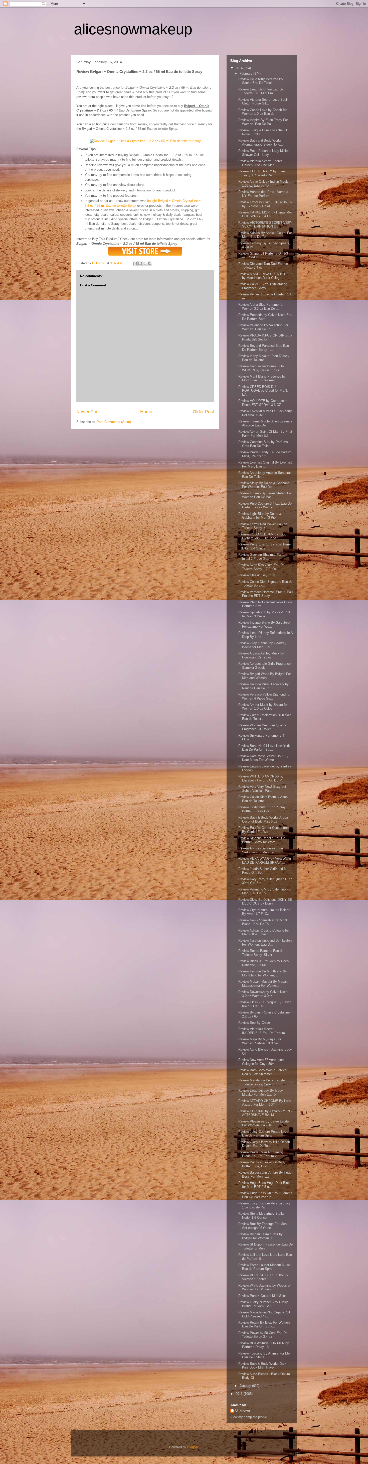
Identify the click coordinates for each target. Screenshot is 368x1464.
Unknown (242, 1410)
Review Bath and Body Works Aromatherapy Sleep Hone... (260, 142)
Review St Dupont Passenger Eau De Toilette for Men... (265, 1246)
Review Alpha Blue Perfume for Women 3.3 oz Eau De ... (260, 306)
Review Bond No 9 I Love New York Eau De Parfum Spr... (264, 748)
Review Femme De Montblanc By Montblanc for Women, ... (262, 973)
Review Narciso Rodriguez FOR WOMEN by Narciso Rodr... (261, 368)
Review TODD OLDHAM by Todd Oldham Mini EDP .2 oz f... (262, 536)
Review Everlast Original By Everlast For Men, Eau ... (265, 464)
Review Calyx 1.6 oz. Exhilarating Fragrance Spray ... (262, 286)
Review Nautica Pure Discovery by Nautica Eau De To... (263, 686)
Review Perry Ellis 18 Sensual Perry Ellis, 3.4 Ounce (264, 546)
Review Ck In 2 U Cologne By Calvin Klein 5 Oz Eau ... (264, 1004)
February (246, 73)
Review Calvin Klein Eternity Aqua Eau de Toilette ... (263, 799)
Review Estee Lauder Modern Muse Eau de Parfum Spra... (264, 1267)
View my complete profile (248, 1417)
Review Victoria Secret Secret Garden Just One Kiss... (260, 163)
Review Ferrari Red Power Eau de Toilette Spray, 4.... (262, 526)
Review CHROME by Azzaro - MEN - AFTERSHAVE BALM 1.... (265, 1113)
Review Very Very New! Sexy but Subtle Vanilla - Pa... (262, 789)
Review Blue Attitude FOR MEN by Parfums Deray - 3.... (263, 1345)
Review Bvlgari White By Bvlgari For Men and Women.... (264, 676)
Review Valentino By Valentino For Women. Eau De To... (263, 327)
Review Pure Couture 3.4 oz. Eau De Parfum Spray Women (265, 505)
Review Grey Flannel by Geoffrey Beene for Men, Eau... (262, 645)
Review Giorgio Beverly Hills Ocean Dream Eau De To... (264, 1144)
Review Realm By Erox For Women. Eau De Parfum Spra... (264, 1324)
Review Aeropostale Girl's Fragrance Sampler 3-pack (264, 665)
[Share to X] (144, 263)
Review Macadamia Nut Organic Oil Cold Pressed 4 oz (264, 1314)
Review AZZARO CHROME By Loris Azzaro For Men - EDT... (264, 1103)
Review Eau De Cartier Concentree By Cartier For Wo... (263, 830)
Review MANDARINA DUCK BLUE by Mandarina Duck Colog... (263, 276)
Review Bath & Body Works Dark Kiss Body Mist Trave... (262, 1366)
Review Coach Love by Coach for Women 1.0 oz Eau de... (262, 112)
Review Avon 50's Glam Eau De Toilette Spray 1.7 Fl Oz (261, 567)
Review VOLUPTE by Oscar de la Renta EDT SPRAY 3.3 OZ (262, 403)
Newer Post (88, 411)
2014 (240, 68)
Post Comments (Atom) (114, 422)
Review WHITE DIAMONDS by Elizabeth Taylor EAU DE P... (261, 778)
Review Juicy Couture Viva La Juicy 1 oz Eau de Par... (264, 1205)
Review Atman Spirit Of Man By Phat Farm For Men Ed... (265, 433)
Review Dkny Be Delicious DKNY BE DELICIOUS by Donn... (265, 902)
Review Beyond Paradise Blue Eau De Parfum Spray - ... (263, 348)
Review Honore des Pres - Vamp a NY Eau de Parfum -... (263, 194)
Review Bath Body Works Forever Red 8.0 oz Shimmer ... (262, 1072)
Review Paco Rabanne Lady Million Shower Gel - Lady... (263, 153)
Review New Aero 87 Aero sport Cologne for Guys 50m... (261, 1062)
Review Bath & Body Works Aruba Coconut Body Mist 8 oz (263, 819)
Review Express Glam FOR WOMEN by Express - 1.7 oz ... (265, 204)
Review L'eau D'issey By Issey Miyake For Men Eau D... (260, 1092)
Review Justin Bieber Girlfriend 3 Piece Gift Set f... (262, 871)
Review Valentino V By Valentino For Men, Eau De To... (264, 891)
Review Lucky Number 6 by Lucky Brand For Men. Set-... (263, 1304)
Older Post (203, 411)
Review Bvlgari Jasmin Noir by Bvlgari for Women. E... (260, 1236)
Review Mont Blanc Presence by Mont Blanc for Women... (262, 378)
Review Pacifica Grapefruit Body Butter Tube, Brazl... (261, 1164)
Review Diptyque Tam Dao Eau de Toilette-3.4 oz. (263, 266)
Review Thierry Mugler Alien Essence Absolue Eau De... (265, 423)
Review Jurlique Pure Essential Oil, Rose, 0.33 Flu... (263, 132)
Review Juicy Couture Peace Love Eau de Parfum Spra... (263, 1134)
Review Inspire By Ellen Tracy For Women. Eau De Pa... (263, 122)
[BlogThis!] (139, 263)
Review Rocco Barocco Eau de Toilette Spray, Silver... (260, 953)
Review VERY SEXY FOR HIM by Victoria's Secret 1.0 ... (263, 1277)
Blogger (192, 1447)
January (246, 1386)
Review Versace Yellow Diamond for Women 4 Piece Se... (264, 696)
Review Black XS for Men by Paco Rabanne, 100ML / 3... (263, 963)
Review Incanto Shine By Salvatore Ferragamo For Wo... (264, 624)
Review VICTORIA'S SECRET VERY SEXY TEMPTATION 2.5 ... (265, 225)
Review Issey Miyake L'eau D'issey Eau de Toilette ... (263, 358)
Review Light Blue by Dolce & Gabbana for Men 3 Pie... (259, 516)
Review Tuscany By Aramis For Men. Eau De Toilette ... (265, 1355)
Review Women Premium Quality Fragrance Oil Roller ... (262, 727)
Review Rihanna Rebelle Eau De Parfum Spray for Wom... (261, 840)
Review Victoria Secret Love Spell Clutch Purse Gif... (263, 101)
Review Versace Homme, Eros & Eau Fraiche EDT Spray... (265, 594)
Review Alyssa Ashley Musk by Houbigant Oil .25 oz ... (261, 655)
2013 (240, 1394)
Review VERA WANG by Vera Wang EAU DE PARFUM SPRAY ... (264, 860)
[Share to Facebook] (149, 263)
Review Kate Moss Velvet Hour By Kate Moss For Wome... (263, 758)
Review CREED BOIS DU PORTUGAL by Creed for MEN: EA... (263, 390)
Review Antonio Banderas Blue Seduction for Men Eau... (260, 850)
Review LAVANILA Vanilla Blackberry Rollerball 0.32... (265, 413)
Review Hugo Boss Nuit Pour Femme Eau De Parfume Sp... (265, 1195)
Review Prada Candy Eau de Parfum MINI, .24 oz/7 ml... (264, 454)
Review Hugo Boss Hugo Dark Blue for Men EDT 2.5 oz (264, 1185)
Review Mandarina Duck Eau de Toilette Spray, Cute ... (261, 1082)
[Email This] (135, 263)
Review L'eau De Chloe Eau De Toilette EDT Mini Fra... (260, 91)
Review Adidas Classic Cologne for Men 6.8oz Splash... (263, 932)
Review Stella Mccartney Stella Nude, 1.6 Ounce (261, 1215)
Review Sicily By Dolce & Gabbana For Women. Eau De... (263, 485)
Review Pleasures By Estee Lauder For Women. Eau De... (264, 1123)
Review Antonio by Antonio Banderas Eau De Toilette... (265, 475)
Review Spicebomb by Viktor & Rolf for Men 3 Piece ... (264, 614)
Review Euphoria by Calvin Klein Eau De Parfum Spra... (265, 317)
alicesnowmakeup (133, 29)
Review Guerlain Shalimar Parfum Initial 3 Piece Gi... (262, 556)
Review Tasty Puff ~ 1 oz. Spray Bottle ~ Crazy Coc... (262, 809)
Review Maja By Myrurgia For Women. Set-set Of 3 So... (259, 1041)
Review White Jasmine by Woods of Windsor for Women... (264, 1287)
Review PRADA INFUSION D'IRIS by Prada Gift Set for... (265, 337)
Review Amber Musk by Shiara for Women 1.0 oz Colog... (263, 707)
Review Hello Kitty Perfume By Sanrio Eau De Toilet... (260, 81)
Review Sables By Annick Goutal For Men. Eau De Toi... (265, 235)
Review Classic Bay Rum (256, 575)
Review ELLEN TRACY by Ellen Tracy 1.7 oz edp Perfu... (261, 173)
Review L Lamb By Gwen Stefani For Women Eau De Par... (265, 495)
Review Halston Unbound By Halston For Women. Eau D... (265, 942)
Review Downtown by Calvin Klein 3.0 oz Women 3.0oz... (262, 994)
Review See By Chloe (254, 1023)
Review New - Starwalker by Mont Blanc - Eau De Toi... (262, 922)
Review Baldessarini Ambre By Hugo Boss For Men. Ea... (264, 1174)
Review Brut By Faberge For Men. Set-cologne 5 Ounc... (263, 1226)
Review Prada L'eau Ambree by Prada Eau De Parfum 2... (260, 1154)
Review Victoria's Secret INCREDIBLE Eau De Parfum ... (263, 1031)
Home (146, 411)
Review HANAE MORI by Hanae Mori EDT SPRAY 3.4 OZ (265, 214)
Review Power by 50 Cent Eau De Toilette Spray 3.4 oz (262, 1335)
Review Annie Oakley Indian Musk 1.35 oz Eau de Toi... (263, 183)
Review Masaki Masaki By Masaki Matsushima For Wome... (263, 983)
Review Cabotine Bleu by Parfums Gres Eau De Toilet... (263, 444)
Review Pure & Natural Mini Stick (262, 1296)
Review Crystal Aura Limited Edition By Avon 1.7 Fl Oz (264, 912)
